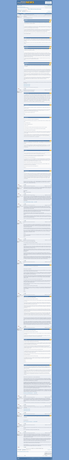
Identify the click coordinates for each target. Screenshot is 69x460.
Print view (18, 12)
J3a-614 (27, 87)
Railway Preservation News (23, 451)
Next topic (51, 12)
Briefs (48, 2)
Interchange (50, 3)
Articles (46, 2)
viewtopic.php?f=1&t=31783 (27, 84)
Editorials (50, 2)
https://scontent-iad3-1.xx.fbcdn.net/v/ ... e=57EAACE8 (30, 421)
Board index (18, 451)
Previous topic (47, 12)
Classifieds (47, 3)
